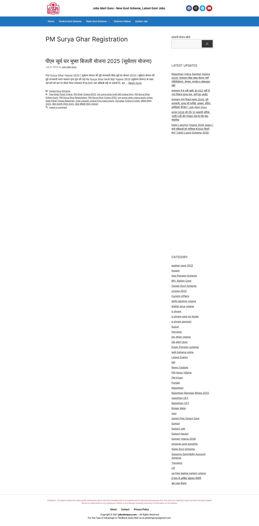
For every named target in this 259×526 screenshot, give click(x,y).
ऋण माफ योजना (178, 483)
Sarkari (175, 423)
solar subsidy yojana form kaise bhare (95, 101)
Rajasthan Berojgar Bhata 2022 (190, 393)
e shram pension (181, 321)
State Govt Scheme (96, 21)
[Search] (207, 44)
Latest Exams (179, 357)
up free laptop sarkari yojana (188, 473)
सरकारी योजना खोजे (180, 37)
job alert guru (179, 342)
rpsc (174, 413)
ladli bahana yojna (182, 352)
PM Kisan (177, 377)
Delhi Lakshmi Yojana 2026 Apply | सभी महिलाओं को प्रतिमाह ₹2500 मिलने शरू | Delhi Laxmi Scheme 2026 (192, 129)
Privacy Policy (141, 509)
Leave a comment (58, 107)
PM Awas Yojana (181, 372)
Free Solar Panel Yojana (60, 94)
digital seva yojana (182, 306)
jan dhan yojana (181, 336)
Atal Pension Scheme (184, 275)
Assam (175, 270)
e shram (176, 311)
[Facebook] (189, 8)
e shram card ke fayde (185, 316)
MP (173, 362)
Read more (135, 83)
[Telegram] (202, 8)
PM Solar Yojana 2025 (85, 94)
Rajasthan (177, 387)
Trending (176, 463)
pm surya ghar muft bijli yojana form (115, 94)
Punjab (175, 382)
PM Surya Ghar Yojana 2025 (102, 97)
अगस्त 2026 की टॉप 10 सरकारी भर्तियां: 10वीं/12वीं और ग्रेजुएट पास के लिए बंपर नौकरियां (190, 116)
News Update (179, 367)
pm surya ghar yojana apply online (135, 97)
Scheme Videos (122, 21)
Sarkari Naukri (179, 433)
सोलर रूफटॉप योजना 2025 (63, 104)
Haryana (176, 331)
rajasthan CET (179, 398)
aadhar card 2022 (182, 265)
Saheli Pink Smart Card (185, 418)
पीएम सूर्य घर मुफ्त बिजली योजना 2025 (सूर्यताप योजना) (99, 61)
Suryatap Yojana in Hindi (127, 101)
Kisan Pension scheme (185, 347)
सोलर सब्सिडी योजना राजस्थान (86, 104)
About (113, 509)
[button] (98, 21)
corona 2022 (179, 291)
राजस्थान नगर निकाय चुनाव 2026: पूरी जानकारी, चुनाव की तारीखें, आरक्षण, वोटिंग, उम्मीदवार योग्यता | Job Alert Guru (191, 103)
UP (173, 468)
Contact (125, 509)
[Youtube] (209, 8)
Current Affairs (180, 296)
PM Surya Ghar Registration (73, 97)
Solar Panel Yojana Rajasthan (60, 101)
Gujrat (175, 326)
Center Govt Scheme (59, 91)
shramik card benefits (184, 443)
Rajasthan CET (180, 403)
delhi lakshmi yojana (183, 301)
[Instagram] (196, 8)
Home (51, 21)
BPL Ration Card (181, 280)
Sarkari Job (141, 21)
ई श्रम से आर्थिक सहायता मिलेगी (186, 478)
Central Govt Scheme (70, 21)
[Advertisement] (192, 195)
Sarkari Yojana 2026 (183, 438)
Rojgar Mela (178, 408)
